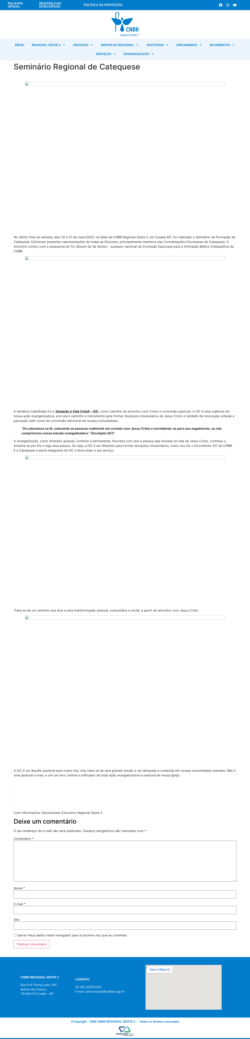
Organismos (186, 45)
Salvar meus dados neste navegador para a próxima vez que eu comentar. (72, 935)
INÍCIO (19, 45)
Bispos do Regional (117, 45)
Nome (19, 888)
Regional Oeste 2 (46, 45)
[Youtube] (234, 5)
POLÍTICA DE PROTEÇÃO (103, 5)
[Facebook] (220, 5)
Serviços (103, 54)
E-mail (20, 904)
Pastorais (155, 45)
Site (16, 919)
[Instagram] (227, 5)
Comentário (24, 838)
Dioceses (80, 45)
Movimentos (220, 45)
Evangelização (136, 54)
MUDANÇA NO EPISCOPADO (50, 5)
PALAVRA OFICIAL (15, 5)
